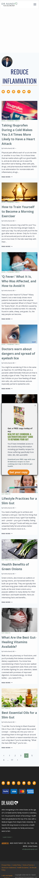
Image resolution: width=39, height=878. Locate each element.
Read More (7, 177)
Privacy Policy (6, 865)
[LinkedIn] (13, 91)
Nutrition (16, 560)
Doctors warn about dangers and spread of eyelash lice (18, 353)
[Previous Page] (4, 755)
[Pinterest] (29, 91)
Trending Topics (13, 121)
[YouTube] (24, 91)
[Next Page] (17, 760)
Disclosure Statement (9, 867)
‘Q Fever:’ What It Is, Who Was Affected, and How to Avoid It (19, 281)
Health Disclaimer (22, 867)
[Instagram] (18, 91)
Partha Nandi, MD (9, 148)
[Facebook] (3, 91)
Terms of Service (28, 865)
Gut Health (6, 494)
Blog (3, 121)
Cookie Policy (16, 865)
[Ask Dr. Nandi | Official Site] (9, 4)
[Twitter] (8, 91)
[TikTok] (34, 783)
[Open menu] (34, 4)
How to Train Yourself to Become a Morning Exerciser (18, 211)
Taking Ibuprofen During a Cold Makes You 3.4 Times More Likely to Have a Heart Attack (18, 134)
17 (12, 760)
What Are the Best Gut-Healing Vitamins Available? (19, 642)
